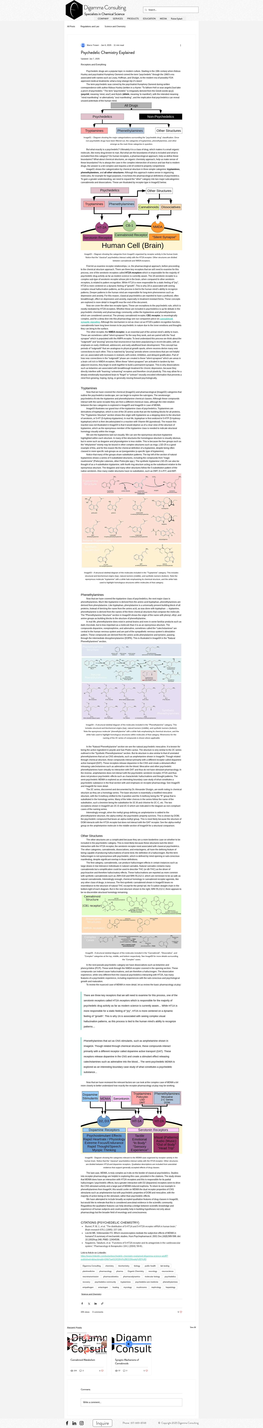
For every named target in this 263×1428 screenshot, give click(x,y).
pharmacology (105, 1271)
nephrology (156, 1287)
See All (193, 1327)
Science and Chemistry (115, 26)
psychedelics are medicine (146, 1282)
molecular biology (152, 1276)
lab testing (164, 1266)
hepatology (170, 1287)
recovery (86, 1282)
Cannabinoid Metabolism (83, 1360)
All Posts (71, 26)
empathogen (88, 1287)
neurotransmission (91, 1276)
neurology (152, 1271)
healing (116, 1287)
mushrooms (141, 1287)
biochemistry (123, 1266)
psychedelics (170, 1276)
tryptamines (126, 1282)
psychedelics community (105, 1282)
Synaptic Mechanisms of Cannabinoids (127, 1361)
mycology (128, 1287)
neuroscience (167, 1271)
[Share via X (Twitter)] (89, 1303)
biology (137, 1266)
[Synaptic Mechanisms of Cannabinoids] (131, 1344)
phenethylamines (170, 1282)
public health (150, 1266)
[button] (163, 19)
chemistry (109, 1266)
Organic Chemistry (136, 1271)
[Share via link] (102, 1303)
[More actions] (180, 45)
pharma (119, 1271)
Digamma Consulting (92, 1266)
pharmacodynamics (131, 1276)
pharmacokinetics (110, 1276)
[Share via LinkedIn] (95, 1303)
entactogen (103, 1287)
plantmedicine (89, 1271)
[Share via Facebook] (82, 1303)
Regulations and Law (90, 26)
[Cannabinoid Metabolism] (87, 1344)
